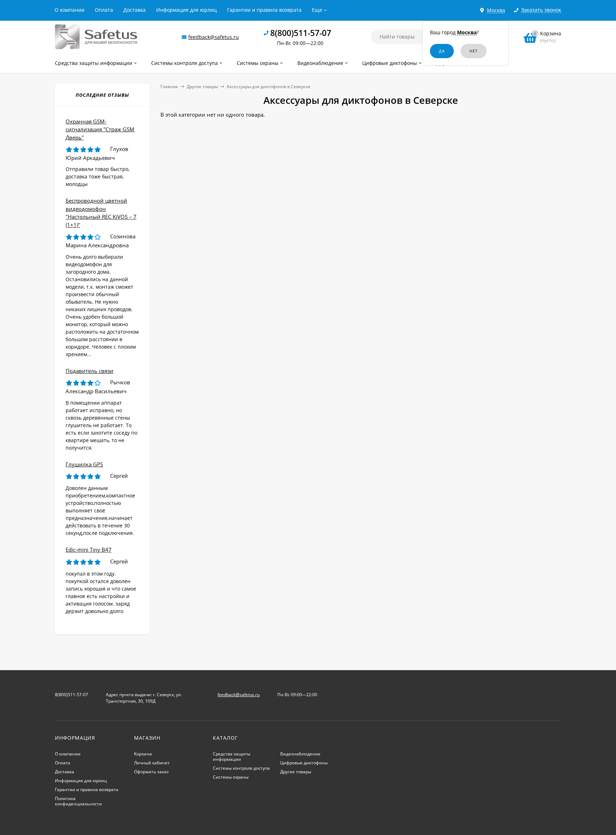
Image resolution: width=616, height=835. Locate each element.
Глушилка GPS (84, 464)
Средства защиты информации (231, 756)
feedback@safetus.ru (213, 37)
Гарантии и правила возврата (264, 9)
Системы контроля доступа (241, 768)
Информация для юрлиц (186, 9)
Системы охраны (230, 777)
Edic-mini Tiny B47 (89, 549)
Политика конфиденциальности (78, 801)
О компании (69, 9)
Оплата (104, 9)
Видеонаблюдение (300, 754)
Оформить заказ (151, 772)
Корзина (143, 754)
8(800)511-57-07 (300, 33)
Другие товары (202, 87)
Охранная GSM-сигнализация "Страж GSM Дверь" (100, 129)
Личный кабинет (152, 763)
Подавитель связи (89, 370)
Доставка (134, 9)
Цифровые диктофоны (304, 763)
